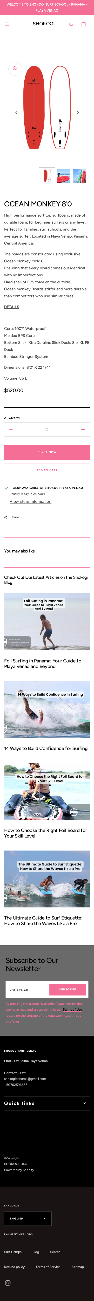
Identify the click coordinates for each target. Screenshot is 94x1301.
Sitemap (78, 1267)
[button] (7, 24)
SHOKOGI (11, 1164)
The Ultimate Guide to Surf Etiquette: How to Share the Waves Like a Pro (43, 920)
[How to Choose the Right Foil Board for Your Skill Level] (47, 803)
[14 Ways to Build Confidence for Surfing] (47, 718)
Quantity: (12, 418)
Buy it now (47, 452)
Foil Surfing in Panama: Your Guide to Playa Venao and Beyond (42, 663)
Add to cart (47, 470)
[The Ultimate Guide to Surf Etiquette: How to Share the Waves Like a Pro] (47, 891)
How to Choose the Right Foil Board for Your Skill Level (45, 833)
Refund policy (14, 1267)
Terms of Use (72, 1009)
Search (55, 1252)
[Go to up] (86, 1293)
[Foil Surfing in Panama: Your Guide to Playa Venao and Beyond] (47, 633)
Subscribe (67, 989)
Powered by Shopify (19, 1170)
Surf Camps (12, 1252)
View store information (30, 501)
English (17, 1218)
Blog (36, 1252)
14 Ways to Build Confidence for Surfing (45, 748)
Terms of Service (48, 1267)
